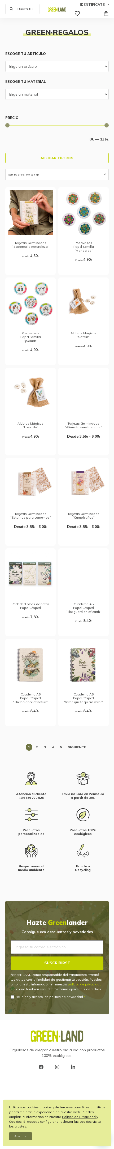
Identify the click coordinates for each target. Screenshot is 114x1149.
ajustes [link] (20, 1126)
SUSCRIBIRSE (57, 962)
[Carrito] (106, 13)
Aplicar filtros (57, 158)
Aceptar (20, 1136)
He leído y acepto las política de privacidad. (49, 996)
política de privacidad (85, 984)
